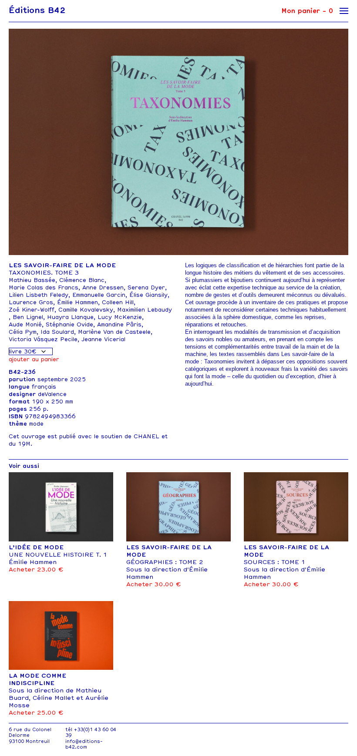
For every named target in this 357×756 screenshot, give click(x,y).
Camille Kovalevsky (85, 309)
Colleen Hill (118, 302)
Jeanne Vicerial (103, 339)
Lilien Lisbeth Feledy (38, 295)
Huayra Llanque (70, 317)
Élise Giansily (148, 295)
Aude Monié (25, 324)
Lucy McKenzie (120, 317)
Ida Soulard (57, 332)
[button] (338, 145)
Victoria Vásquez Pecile (43, 339)
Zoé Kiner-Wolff (31, 309)
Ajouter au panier (34, 359)
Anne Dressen (103, 287)
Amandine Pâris (119, 324)
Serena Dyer (146, 287)
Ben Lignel (28, 317)
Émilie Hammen (77, 302)
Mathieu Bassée (32, 280)
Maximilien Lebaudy (144, 309)
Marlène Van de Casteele (114, 332)
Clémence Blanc (81, 280)
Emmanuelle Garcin (98, 295)
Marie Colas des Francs (43, 287)
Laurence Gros (31, 302)
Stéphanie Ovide (69, 324)
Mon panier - (307, 11)
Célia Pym (23, 332)
